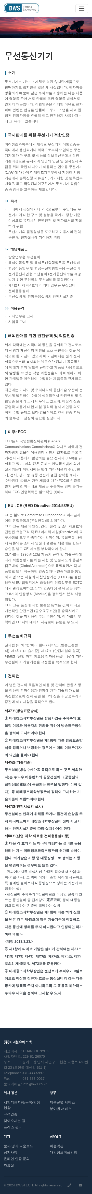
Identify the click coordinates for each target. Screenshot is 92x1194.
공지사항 (10, 1152)
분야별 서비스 (60, 1109)
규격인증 (10, 1114)
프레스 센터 (13, 1127)
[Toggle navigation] (81, 8)
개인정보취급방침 (63, 1152)
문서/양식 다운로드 (18, 1146)
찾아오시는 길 (14, 1121)
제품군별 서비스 (62, 1102)
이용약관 (57, 1146)
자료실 (9, 1165)
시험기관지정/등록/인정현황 (22, 1105)
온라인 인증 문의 (17, 1159)
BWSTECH (24, 1185)
